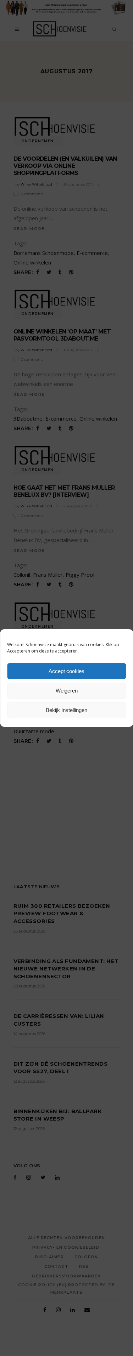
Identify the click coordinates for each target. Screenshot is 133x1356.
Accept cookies (66, 671)
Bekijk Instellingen (66, 710)
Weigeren (67, 691)
